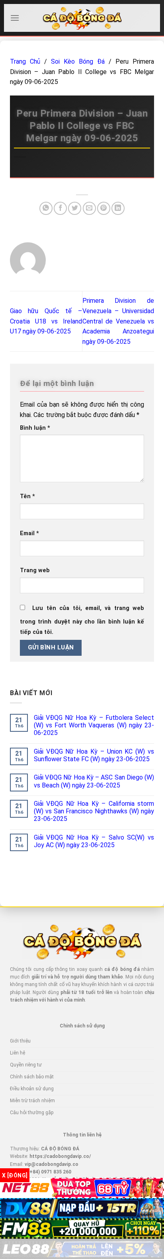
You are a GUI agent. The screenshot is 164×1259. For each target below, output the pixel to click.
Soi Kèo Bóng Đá (78, 61)
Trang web (35, 570)
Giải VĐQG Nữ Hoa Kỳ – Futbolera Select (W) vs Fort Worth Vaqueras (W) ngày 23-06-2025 (94, 725)
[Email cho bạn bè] (89, 208)
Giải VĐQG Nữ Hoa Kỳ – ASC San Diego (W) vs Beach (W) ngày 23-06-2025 (94, 781)
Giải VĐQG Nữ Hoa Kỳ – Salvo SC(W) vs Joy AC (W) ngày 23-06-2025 (94, 841)
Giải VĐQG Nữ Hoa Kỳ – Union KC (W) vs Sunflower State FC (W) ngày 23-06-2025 (94, 755)
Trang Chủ (25, 61)
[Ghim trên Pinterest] (103, 208)
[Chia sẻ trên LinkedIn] (118, 208)
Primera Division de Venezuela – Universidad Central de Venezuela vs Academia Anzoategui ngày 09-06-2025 (118, 321)
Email (29, 533)
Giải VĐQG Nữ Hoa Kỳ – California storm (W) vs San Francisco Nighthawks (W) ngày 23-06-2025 (94, 811)
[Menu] (15, 17)
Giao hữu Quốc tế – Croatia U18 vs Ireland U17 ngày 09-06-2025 (46, 321)
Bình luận (35, 428)
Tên (27, 496)
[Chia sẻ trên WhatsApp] (46, 208)
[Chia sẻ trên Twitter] (74, 208)
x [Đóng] (14, 1175)
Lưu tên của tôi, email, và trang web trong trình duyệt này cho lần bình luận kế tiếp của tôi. (82, 620)
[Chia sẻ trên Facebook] (60, 208)
